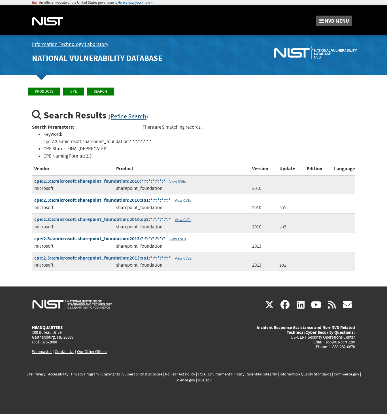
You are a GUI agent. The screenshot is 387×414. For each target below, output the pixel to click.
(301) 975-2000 (44, 342)
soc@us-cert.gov (340, 342)
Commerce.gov (346, 374)
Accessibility (58, 374)
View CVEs (177, 181)
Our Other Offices (92, 351)
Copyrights (110, 374)
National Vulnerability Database (97, 58)
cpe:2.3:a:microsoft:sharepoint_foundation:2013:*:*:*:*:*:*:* (99, 238)
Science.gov (185, 380)
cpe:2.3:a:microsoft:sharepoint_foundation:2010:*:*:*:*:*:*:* (99, 181)
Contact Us (64, 351)
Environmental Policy (226, 374)
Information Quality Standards (305, 374)
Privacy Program (85, 374)
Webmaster (42, 351)
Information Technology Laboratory (70, 44)
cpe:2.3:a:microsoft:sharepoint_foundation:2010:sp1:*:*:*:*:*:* (102, 200)
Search (100, 91)
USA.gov (205, 380)
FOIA (202, 374)
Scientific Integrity (262, 374)
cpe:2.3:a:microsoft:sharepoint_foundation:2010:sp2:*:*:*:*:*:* (102, 219)
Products (44, 91)
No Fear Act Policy (180, 374)
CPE (73, 91)
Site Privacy (36, 374)
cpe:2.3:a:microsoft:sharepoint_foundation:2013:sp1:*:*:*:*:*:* (102, 258)
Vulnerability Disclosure (142, 374)
